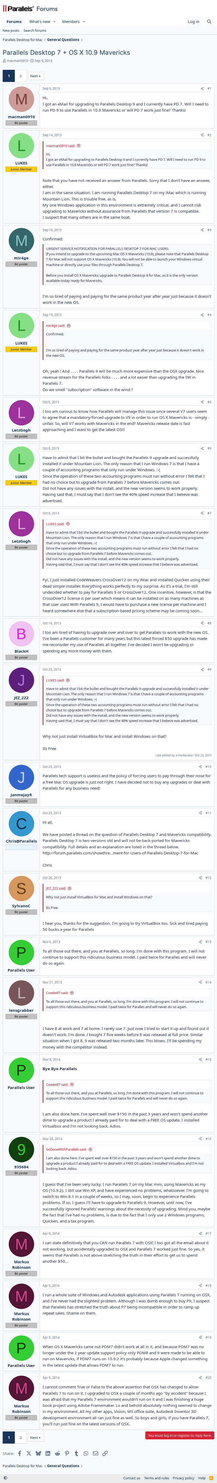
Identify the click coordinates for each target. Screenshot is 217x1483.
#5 (209, 402)
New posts (11, 30)
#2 (209, 135)
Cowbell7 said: (57, 992)
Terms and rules (156, 1478)
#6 (209, 448)
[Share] (202, 89)
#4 (209, 315)
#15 (208, 1059)
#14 (208, 982)
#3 (209, 230)
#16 (208, 1139)
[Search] (209, 21)
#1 (209, 88)
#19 (208, 1337)
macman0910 (17, 60)
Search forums (35, 30)
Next (34, 76)
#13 (208, 942)
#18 (208, 1285)
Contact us (131, 1478)
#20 (208, 1377)
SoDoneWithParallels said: (66, 1149)
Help (202, 1478)
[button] (54, 21)
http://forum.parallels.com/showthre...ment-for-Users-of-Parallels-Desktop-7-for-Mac (120, 852)
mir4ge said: (55, 325)
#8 (209, 623)
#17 (208, 1233)
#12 (208, 878)
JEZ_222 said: (56, 888)
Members (71, 21)
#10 (208, 767)
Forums (14, 21)
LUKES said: (55, 523)
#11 (208, 813)
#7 (209, 513)
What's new (39, 21)
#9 (209, 669)
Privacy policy (183, 1478)
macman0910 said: (60, 145)
